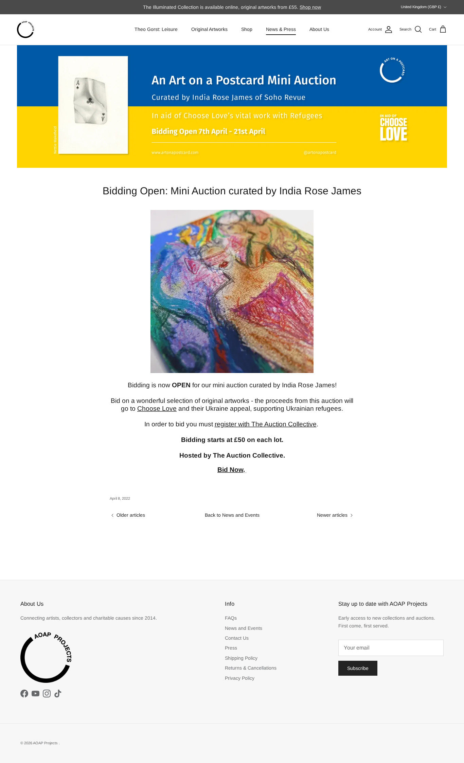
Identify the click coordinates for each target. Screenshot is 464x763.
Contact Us (237, 638)
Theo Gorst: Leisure (156, 29)
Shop (246, 29)
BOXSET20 (300, 8)
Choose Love (157, 408)
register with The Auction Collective (266, 424)
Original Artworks (209, 29)
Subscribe (358, 668)
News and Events (243, 628)
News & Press (281, 29)
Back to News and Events (232, 515)
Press (231, 648)
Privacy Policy (239, 678)
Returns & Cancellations (250, 668)
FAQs (231, 618)
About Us (319, 29)
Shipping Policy (241, 658)
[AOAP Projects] (25, 29)
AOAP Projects (46, 743)
